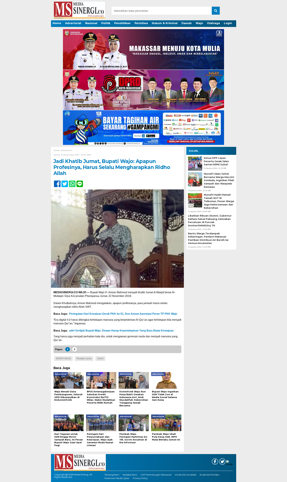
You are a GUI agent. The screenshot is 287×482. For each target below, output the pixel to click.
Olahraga (213, 23)
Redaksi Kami (130, 475)
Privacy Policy (140, 478)
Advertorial (73, 23)
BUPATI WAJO (63, 358)
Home (57, 23)
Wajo (199, 23)
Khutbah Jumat (84, 358)
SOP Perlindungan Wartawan (156, 475)
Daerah (187, 23)
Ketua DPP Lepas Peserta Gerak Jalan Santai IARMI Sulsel (216, 161)
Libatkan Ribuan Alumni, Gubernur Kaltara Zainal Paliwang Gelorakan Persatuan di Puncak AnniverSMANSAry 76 (210, 220)
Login (228, 23)
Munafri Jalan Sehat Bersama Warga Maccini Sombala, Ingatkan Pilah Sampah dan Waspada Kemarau (219, 180)
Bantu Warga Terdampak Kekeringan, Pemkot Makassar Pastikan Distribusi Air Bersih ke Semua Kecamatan (208, 238)
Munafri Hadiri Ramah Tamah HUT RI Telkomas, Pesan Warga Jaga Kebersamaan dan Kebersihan (219, 201)
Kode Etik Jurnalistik (185, 475)
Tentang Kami (111, 475)
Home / (57, 150)
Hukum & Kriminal (165, 23)
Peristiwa (141, 23)
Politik (105, 23)
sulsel (100, 358)
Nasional (91, 23)
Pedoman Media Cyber (116, 478)
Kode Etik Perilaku (209, 475)
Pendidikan (122, 23)
